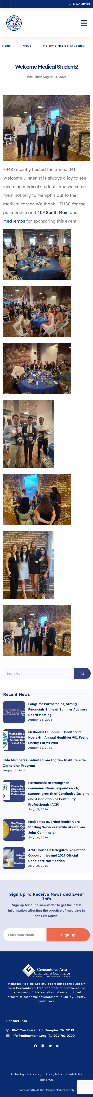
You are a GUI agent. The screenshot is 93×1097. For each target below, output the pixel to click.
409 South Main (53, 212)
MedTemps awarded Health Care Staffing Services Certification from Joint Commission (56, 827)
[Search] (82, 673)
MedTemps (14, 221)
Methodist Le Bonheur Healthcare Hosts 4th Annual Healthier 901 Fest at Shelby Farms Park (59, 737)
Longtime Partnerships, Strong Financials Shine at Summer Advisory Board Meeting (57, 709)
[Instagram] (58, 1046)
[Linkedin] (43, 1046)
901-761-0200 (79, 4)
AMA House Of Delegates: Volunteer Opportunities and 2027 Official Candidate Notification (56, 855)
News (27, 45)
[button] (6, 4)
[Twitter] (50, 1046)
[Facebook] (35, 1046)
